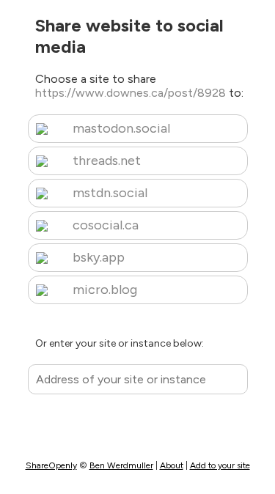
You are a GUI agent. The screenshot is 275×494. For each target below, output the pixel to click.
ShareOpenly (51, 465)
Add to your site (220, 465)
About (171, 465)
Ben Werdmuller (121, 465)
